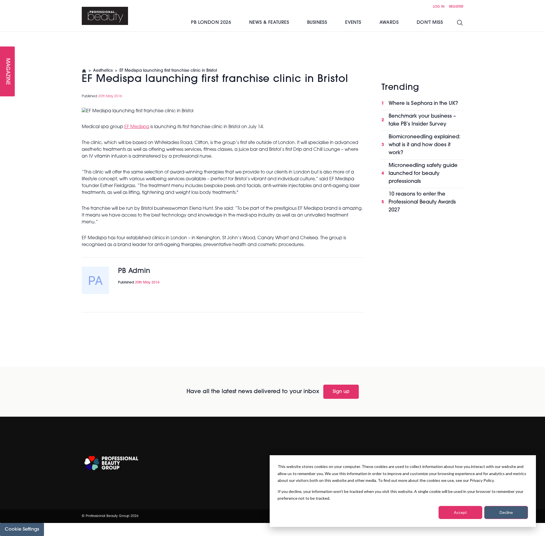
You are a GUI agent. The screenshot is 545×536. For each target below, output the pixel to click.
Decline (506, 512)
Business (317, 22)
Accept (460, 512)
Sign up (341, 391)
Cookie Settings (22, 529)
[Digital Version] (4, 35)
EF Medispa (136, 127)
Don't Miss (430, 22)
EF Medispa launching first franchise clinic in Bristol (168, 71)
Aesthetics (103, 71)
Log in (439, 7)
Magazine (7, 71)
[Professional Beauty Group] (111, 463)
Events (353, 22)
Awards (389, 22)
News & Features (269, 22)
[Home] (105, 16)
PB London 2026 (211, 22)
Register (456, 7)
